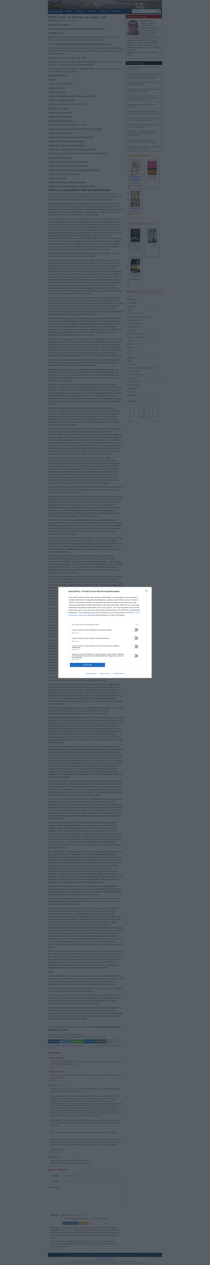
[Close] (147, 591)
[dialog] (105, 632)
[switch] (135, 629)
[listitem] (105, 624)
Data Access (105, 674)
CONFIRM (87, 665)
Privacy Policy (119, 674)
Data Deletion (91, 674)
